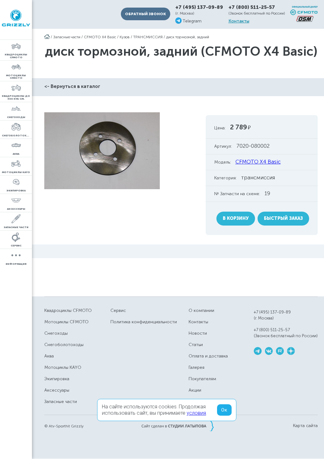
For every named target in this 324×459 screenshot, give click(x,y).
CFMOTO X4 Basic (100, 37)
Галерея (196, 367)
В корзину (236, 218)
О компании (201, 310)
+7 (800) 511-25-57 (251, 7)
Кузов (125, 37)
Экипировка (56, 378)
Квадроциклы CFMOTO (68, 310)
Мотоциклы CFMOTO (66, 322)
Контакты (238, 21)
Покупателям (202, 378)
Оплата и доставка (208, 356)
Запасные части (66, 37)
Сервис (118, 310)
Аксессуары (56, 390)
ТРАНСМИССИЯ (148, 37)
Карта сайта (305, 426)
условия (196, 413)
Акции (195, 390)
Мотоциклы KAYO (62, 367)
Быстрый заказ (283, 218)
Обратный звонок (145, 14)
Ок (224, 410)
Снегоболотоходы (64, 344)
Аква (49, 356)
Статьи (196, 344)
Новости (198, 333)
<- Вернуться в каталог (72, 86)
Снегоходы (56, 333)
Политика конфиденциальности (143, 322)
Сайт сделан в (177, 425)
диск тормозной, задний (187, 37)
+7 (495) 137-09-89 (199, 7)
